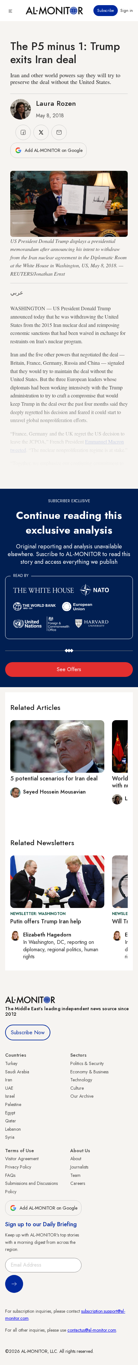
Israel (10, 1096)
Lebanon (13, 1129)
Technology (81, 1080)
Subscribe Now (28, 1032)
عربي (16, 292)
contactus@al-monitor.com (91, 1330)
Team (75, 1175)
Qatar (10, 1121)
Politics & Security (87, 1063)
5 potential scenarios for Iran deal (54, 778)
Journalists (79, 1167)
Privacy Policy (18, 1167)
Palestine (13, 1104)
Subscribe (105, 10)
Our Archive (81, 1096)
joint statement (43, 479)
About (75, 1158)
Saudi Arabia (17, 1072)
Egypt (10, 1113)
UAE (9, 1088)
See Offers (69, 669)
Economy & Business (89, 1072)
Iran (8, 1080)
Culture (77, 1088)
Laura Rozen (56, 103)
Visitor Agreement (22, 1158)
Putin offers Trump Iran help (45, 921)
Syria (9, 1137)
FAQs (10, 1175)
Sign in (126, 10)
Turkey (11, 1063)
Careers (77, 1183)
